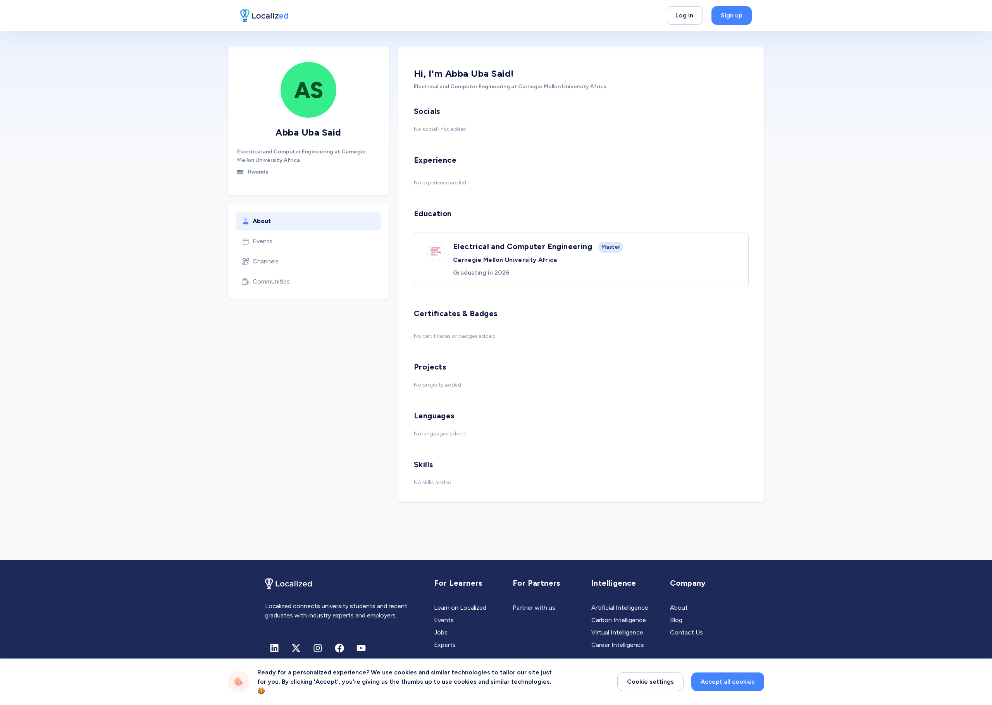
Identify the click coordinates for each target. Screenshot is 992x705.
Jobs (441, 632)
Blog (676, 620)
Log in (684, 15)
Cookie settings (650, 681)
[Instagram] (317, 648)
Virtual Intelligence (617, 632)
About (262, 221)
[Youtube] (361, 648)
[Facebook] (339, 648)
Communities (271, 281)
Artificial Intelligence (619, 607)
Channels (266, 261)
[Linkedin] (274, 648)
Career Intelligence (617, 644)
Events (262, 241)
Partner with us (534, 607)
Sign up (731, 15)
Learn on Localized (460, 607)
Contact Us (686, 632)
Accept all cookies (728, 681)
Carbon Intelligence (618, 620)
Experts (445, 644)
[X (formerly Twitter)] (296, 648)
